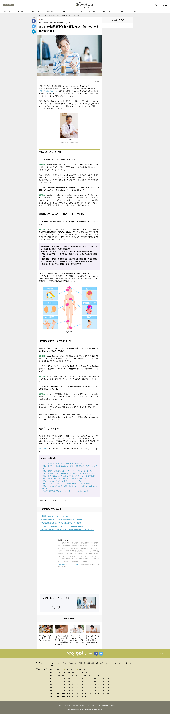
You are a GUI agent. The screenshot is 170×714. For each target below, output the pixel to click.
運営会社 (113, 705)
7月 (63, 669)
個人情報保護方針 (104, 705)
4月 (76, 669)
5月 (71, 669)
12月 (58, 672)
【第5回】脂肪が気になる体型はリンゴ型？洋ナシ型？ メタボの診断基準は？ (68, 476)
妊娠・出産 (50, 11)
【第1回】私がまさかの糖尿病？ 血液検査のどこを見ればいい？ (63, 463)
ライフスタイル (92, 11)
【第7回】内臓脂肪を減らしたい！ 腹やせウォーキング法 (61, 481)
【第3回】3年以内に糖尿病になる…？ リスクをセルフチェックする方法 (66, 471)
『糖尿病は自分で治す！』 (48, 91)
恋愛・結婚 (7, 11)
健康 (64, 11)
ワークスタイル (78, 11)
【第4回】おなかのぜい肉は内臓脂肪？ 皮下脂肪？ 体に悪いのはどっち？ (68, 473)
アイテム (148, 11)
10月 (68, 672)
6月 (67, 669)
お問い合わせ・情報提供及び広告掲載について (77, 705)
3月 (80, 669)
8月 (58, 669)
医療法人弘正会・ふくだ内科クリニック (69, 564)
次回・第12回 (43, 449)
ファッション (106, 11)
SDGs (134, 11)
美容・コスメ (35, 11)
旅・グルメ (21, 11)
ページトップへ (162, 653)
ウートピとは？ (8, 4)
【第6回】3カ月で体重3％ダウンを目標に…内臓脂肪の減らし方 (63, 478)
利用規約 (94, 705)
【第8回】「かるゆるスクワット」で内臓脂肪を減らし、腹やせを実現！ (66, 483)
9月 (73, 672)
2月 (84, 669)
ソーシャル (120, 11)
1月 (89, 669)
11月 (63, 672)
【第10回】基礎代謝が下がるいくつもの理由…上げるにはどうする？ (65, 491)
